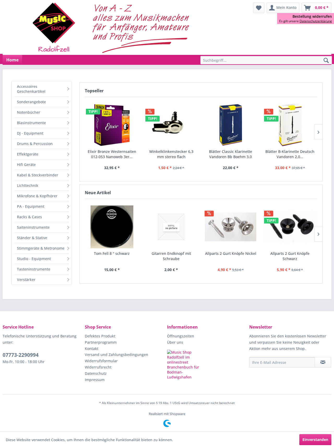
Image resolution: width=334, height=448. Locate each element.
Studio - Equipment (34, 258)
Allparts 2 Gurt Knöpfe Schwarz (289, 256)
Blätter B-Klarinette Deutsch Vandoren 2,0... (289, 154)
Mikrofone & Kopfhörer (37, 195)
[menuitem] (258, 8)
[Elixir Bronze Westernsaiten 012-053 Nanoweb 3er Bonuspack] (112, 125)
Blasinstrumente (31, 122)
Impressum (95, 379)
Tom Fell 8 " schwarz (112, 253)
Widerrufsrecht (98, 367)
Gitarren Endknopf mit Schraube (171, 256)
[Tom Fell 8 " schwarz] (112, 226)
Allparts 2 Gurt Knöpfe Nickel (230, 253)
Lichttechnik (27, 185)
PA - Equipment (30, 206)
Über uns (175, 342)
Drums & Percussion (35, 143)
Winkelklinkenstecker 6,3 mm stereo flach (171, 154)
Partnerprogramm (101, 342)
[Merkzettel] (258, 8)
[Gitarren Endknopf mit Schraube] (171, 226)
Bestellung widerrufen (312, 16)
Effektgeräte (27, 154)
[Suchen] (326, 60)
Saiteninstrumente (33, 227)
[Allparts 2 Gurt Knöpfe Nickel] (231, 226)
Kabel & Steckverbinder (37, 175)
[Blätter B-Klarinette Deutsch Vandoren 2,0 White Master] (290, 125)
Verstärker (26, 279)
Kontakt (91, 348)
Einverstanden (315, 439)
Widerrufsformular (101, 360)
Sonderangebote (31, 101)
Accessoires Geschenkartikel (31, 89)
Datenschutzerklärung (316, 21)
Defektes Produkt (100, 336)
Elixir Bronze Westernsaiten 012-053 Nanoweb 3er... (112, 154)
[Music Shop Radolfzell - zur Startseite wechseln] (112, 27)
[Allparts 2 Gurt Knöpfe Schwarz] (290, 226)
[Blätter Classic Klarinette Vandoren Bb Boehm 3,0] (231, 125)
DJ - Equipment (30, 133)
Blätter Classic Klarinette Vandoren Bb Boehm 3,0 (230, 154)
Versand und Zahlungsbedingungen (116, 354)
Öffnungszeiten (180, 336)
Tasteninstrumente (33, 269)
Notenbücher (28, 112)
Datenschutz (96, 373)
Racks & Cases (29, 216)
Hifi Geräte (26, 164)
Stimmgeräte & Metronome (40, 248)
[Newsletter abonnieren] (323, 362)
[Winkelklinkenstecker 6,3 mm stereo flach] (171, 125)
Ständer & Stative (32, 237)
